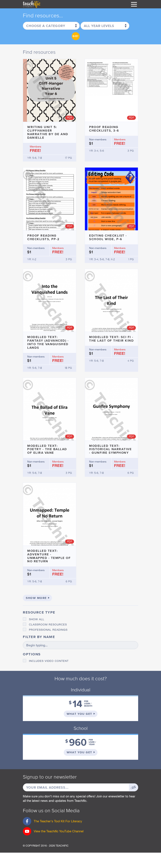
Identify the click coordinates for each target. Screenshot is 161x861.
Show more (36, 598)
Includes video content (49, 660)
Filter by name (39, 637)
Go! (76, 36)
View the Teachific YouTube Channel (58, 831)
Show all (36, 619)
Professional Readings (48, 629)
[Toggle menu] (134, 4)
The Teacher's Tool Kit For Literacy (52, 822)
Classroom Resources (48, 624)
